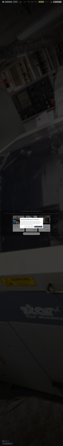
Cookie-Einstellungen (29, 226)
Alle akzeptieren (38, 226)
